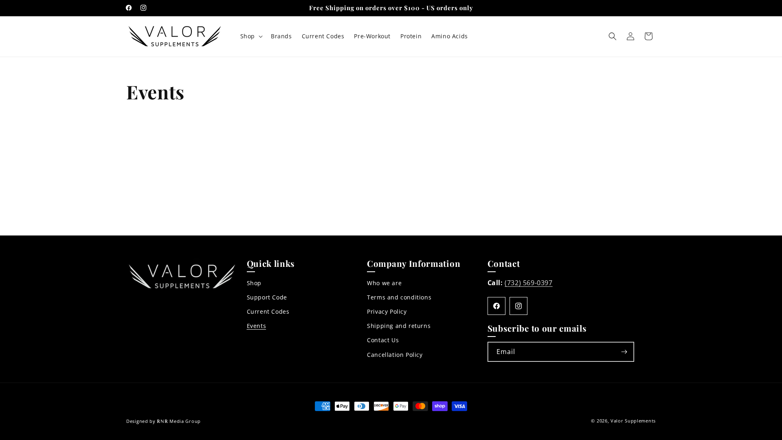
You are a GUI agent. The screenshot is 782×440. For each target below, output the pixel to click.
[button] (250, 36)
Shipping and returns (399, 326)
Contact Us (383, 340)
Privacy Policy (386, 312)
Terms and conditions (399, 297)
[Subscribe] (624, 351)
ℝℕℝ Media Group (179, 421)
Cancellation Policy (394, 355)
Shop (254, 283)
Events (256, 326)
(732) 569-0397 (528, 282)
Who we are (384, 283)
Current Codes (268, 312)
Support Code (267, 297)
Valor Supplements (633, 421)
